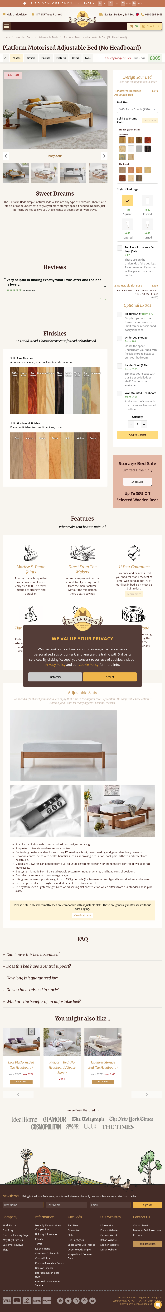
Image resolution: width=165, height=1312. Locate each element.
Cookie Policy (88, 664)
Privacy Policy (55, 664)
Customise (55, 677)
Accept (110, 677)
